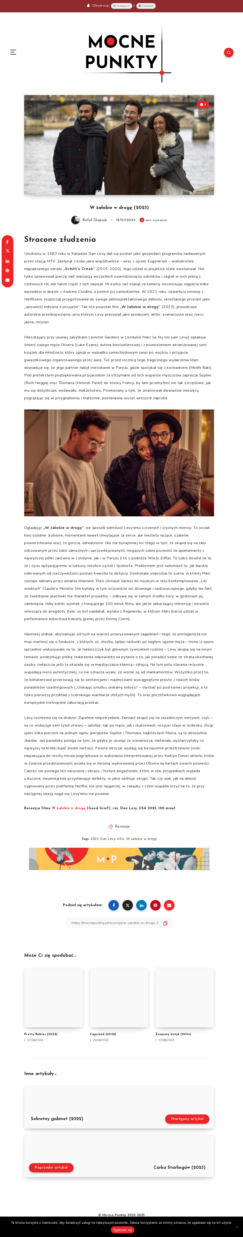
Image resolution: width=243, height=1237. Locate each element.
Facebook (147, 6)
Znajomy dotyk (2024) (173, 1034)
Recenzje (122, 826)
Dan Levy (107, 839)
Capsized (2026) (103, 1034)
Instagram (123, 6)
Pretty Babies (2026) (40, 1034)
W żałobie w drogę (141, 839)
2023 (94, 839)
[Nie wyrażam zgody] (237, 1226)
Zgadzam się (122, 1230)
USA (120, 839)
